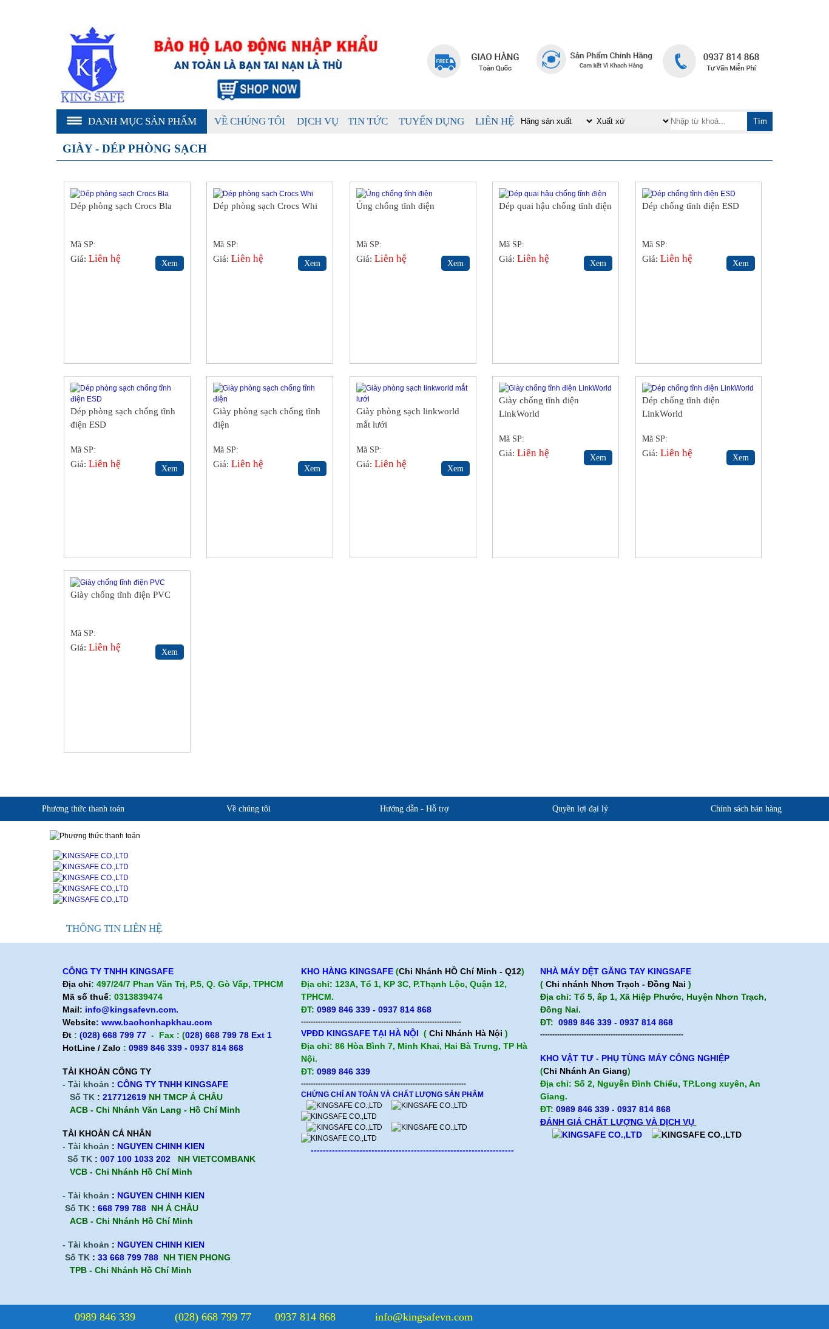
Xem (169, 263)
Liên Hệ (494, 121)
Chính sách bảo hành (542, 852)
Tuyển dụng (431, 121)
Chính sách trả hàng (756, 890)
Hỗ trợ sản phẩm (535, 833)
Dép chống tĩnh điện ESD (690, 206)
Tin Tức (368, 121)
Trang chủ (646, 21)
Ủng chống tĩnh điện (395, 206)
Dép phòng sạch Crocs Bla (121, 206)
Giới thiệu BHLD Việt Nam (388, 833)
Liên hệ (702, 21)
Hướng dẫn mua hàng (377, 890)
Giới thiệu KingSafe (209, 833)
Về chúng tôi (249, 121)
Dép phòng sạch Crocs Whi (265, 206)
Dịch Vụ (318, 121)
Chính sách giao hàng (759, 871)
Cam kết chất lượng (208, 871)
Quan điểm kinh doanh (214, 852)
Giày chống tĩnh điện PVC (120, 595)
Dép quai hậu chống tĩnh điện (555, 206)
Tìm (760, 121)
